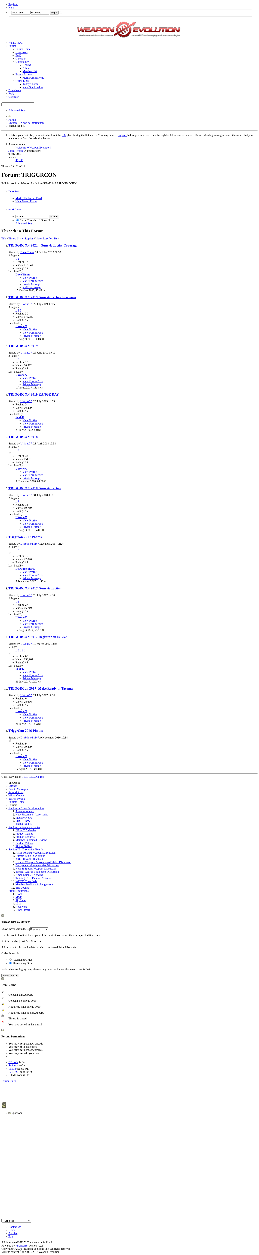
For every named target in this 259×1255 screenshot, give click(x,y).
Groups (27, 64)
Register (13, 4)
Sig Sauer (21, 900)
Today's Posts (30, 83)
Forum (12, 45)
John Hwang (15, 150)
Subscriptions (15, 792)
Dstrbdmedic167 (29, 543)
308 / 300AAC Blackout (29, 859)
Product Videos (24, 843)
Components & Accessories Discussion (37, 865)
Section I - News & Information (26, 122)
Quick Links (22, 80)
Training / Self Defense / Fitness (33, 878)
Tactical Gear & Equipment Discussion (37, 871)
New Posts (21, 52)
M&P (19, 897)
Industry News (24, 817)
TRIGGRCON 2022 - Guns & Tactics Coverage (42, 245)
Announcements (25, 811)
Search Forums (16, 798)
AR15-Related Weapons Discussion (36, 852)
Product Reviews (25, 836)
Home (11, 1230)
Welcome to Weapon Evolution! (33, 147)
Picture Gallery (24, 846)
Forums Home (16, 801)
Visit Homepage (32, 287)
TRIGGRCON (24, 824)
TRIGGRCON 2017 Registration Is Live (37, 637)
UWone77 (26, 303)
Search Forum (14, 209)
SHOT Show (23, 820)
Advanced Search (18, 110)
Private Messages (18, 789)
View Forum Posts (33, 280)
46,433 (19, 160)
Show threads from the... (15, 928)
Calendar (21, 58)
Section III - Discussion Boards (25, 849)
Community (22, 61)
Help (11, 7)
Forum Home (23, 49)
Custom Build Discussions (30, 855)
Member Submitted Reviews (31, 839)
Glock (19, 893)
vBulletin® (22, 1245)
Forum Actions (24, 74)
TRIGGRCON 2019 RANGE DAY (33, 394)
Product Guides (24, 833)
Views (38, 238)
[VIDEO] (13, 1071)
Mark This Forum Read (29, 198)
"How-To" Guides (26, 830)
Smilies (12, 1065)
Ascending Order (22, 959)
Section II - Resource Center (24, 827)
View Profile (30, 277)
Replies (29, 238)
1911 (18, 903)
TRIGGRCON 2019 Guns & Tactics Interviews (42, 297)
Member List (30, 71)
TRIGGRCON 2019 (23, 346)
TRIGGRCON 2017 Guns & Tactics (34, 588)
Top (42, 776)
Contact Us (14, 1226)
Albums (27, 68)
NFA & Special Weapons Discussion (36, 868)
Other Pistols (23, 909)
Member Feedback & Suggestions (34, 884)
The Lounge (22, 887)
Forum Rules (8, 1080)
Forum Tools (13, 191)
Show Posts (47, 220)
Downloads (14, 90)
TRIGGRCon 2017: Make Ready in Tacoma (40, 688)
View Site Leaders (33, 87)
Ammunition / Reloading (29, 874)
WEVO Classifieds (26, 881)
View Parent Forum (26, 201)
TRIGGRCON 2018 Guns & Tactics (34, 488)
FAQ (18, 55)
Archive (12, 1233)
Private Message (32, 284)
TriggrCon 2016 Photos (25, 730)
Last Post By (50, 238)
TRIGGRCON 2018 (23, 437)
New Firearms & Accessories (32, 814)
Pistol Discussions (18, 890)
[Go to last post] (44, 290)
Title (3, 238)
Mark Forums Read (33, 77)
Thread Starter (16, 238)
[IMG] (12, 1068)
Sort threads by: (10, 941)
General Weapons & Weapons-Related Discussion (43, 862)
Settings (12, 785)
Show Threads (27, 220)
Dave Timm (27, 252)
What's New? (15, 42)
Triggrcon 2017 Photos (25, 537)
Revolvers (21, 906)
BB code (13, 1062)
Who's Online (16, 795)
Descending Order (22, 963)
